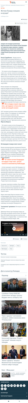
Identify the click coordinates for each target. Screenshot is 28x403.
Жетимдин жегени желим (9, 223)
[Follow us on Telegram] (11, 385)
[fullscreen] (25, 234)
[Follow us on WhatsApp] (24, 385)
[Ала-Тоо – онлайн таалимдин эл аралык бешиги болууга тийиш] (6, 375)
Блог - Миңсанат (8, 370)
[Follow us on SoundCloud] (18, 385)
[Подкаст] (5, 389)
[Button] (24, 19)
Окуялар (5, 275)
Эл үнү (3, 8)
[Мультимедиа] (9, 401)
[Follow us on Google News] (14, 385)
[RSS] (2, 389)
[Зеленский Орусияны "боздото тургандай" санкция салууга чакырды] (14, 330)
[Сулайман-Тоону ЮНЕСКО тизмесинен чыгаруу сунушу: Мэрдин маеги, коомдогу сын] (14, 285)
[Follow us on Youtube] (8, 385)
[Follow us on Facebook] (2, 385)
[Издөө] (19, 401)
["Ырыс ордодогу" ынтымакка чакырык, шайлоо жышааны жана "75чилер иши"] (14, 307)
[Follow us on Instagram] (21, 385)
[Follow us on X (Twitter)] (5, 385)
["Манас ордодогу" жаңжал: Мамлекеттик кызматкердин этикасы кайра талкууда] (14, 352)
